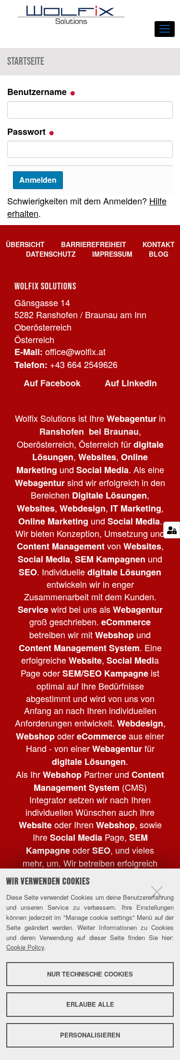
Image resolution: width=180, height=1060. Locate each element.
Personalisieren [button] (90, 1034)
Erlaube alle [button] (90, 1004)
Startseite (25, 61)
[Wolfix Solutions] (71, 14)
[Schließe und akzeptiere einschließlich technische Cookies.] (157, 891)
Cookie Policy (25, 947)
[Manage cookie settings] (171, 530)
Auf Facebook (52, 383)
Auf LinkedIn (131, 383)
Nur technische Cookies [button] (90, 973)
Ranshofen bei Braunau (89, 431)
